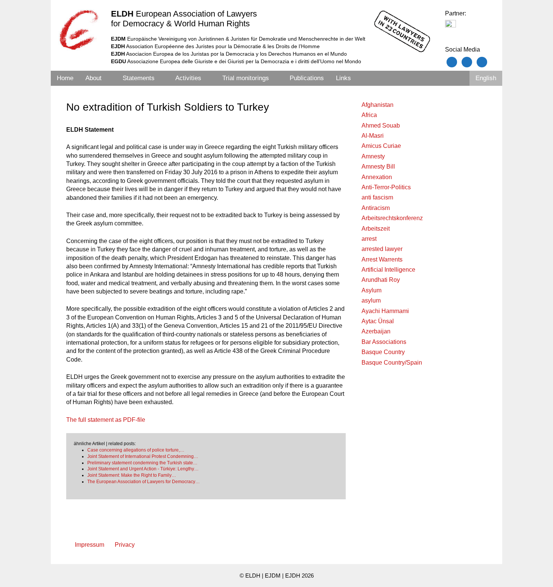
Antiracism (376, 208)
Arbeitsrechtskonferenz (392, 218)
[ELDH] (79, 29)
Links (343, 78)
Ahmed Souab (381, 125)
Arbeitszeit (376, 228)
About (93, 78)
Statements (139, 78)
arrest (369, 239)
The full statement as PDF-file (105, 420)
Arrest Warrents (382, 259)
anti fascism (377, 197)
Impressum (89, 544)
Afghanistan (377, 105)
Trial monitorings (245, 78)
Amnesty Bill (378, 166)
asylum (371, 300)
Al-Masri (373, 135)
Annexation (377, 177)
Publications (307, 78)
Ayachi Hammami (385, 311)
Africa (369, 115)
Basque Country (383, 352)
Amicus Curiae (381, 146)
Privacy (125, 544)
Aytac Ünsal (378, 321)
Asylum (371, 290)
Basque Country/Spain (392, 362)
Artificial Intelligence (388, 269)
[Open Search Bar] (459, 78)
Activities (188, 78)
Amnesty (373, 156)
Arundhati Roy (381, 280)
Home (65, 78)
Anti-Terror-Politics (386, 187)
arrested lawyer (382, 249)
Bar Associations (384, 342)
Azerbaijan (376, 331)
